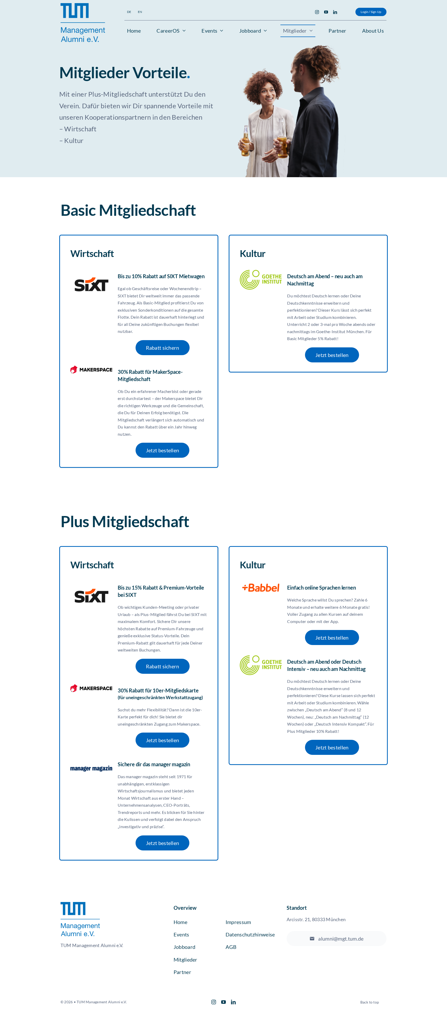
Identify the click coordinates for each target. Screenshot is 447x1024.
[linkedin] (335, 12)
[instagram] (317, 12)
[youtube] (326, 12)
